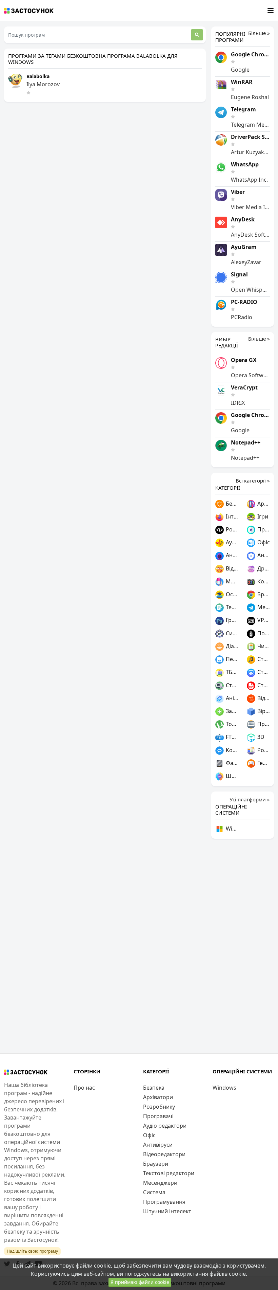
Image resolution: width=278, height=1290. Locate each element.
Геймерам (263, 763)
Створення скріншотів (263, 672)
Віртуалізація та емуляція (263, 711)
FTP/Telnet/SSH (231, 737)
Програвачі (263, 529)
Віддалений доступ (263, 698)
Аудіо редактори (231, 542)
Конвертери (231, 750)
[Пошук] (197, 34)
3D (260, 737)
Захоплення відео (231, 711)
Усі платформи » (250, 799)
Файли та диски (231, 763)
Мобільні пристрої (231, 581)
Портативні (263, 633)
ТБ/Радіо (231, 672)
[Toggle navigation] (270, 10)
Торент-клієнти (231, 724)
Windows (231, 828)
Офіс (263, 542)
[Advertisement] (242, 946)
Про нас (84, 1087)
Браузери (263, 594)
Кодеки (263, 581)
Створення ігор (231, 685)
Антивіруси (263, 555)
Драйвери (263, 568)
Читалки (263, 646)
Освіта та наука (231, 594)
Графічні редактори (231, 620)
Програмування (263, 724)
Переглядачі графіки (231, 659)
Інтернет (231, 516)
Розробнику (231, 529)
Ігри (262, 516)
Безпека (231, 503)
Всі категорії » (253, 480)
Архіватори (263, 503)
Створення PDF (263, 685)
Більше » (259, 33)
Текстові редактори (231, 607)
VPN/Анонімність (263, 620)
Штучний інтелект (231, 776)
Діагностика (231, 646)
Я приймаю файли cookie (140, 1282)
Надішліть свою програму (32, 1251)
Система (231, 633)
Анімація (231, 698)
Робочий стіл (263, 750)
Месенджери (263, 607)
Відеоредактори (231, 568)
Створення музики (263, 659)
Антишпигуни (231, 555)
